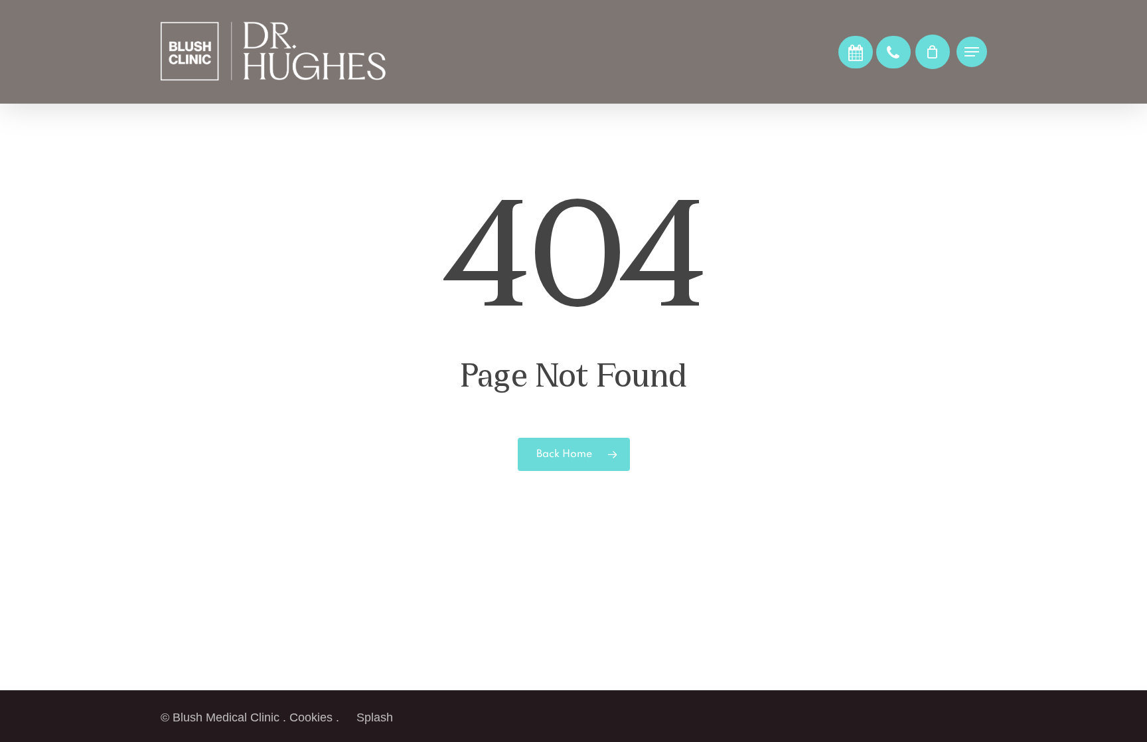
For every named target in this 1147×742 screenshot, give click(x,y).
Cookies (311, 717)
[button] (971, 52)
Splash (374, 717)
